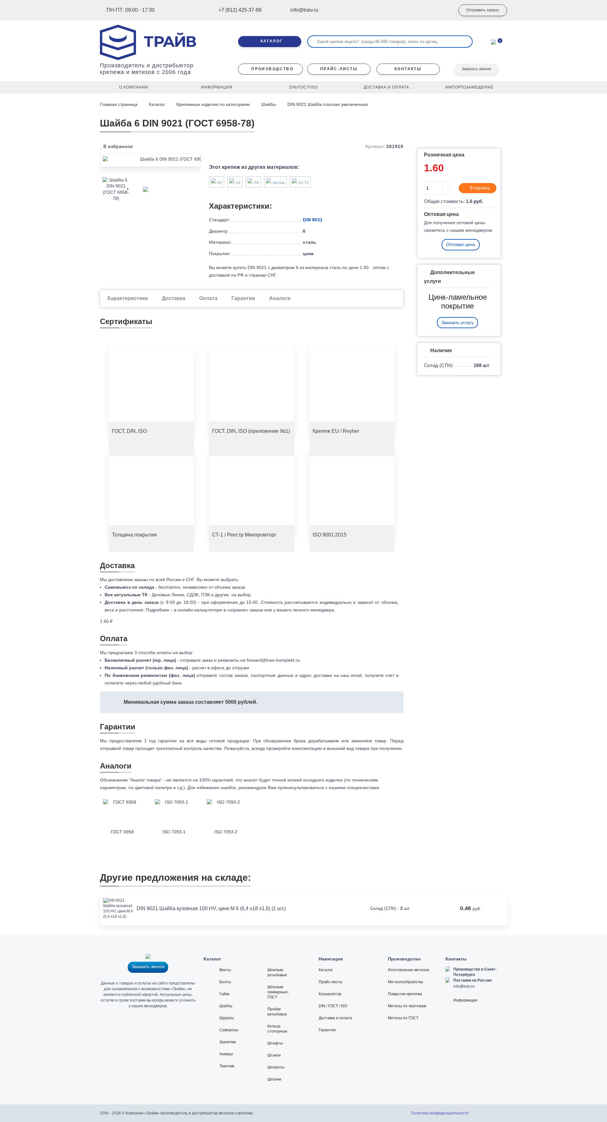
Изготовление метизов (408, 970)
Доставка (173, 298)
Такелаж (226, 1066)
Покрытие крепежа (405, 994)
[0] (493, 41)
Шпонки (274, 1079)
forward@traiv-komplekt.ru (273, 660)
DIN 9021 (312, 219)
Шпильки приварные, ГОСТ (278, 992)
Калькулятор (330, 994)
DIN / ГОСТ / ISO (333, 1006)
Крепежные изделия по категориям (213, 104)
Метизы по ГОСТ (403, 1018)
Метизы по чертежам (407, 1006)
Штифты (275, 1043)
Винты (225, 970)
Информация (465, 1000)
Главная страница (119, 104)
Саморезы (228, 1030)
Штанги (274, 1055)
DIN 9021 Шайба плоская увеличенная (327, 104)
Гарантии (243, 298)
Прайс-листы (330, 982)
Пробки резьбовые (277, 1011)
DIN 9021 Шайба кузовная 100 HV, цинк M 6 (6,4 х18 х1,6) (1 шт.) (211, 908)
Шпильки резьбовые (277, 972)
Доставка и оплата (335, 1018)
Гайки (224, 994)
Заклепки (227, 1042)
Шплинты (276, 1067)
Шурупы (226, 1018)
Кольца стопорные (277, 1028)
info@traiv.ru (464, 986)
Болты (225, 982)
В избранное (117, 146)
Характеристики (127, 298)
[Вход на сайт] (441, 10)
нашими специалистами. (354, 787)
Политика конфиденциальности (440, 1113)
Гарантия (327, 1030)
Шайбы (268, 104)
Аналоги (280, 298)
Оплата (208, 298)
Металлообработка (405, 982)
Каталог (157, 104)
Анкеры (226, 1054)
